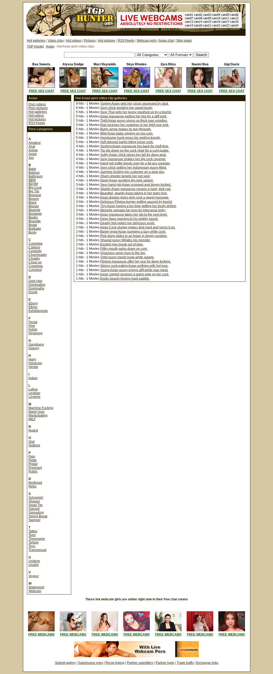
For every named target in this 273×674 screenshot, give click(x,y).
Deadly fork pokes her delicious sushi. (127, 223)
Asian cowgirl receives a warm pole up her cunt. (134, 274)
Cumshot (35, 270)
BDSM (33, 184)
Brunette (35, 221)
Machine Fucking (41, 408)
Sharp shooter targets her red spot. (125, 176)
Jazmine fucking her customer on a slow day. (132, 172)
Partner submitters (140, 663)
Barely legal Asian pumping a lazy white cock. (133, 231)
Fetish (33, 329)
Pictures (90, 40)
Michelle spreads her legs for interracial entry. (133, 210)
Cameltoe (36, 243)
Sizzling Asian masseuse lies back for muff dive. (134, 146)
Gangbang (36, 344)
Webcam (35, 591)
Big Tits (34, 191)
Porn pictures (38, 108)
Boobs (33, 217)
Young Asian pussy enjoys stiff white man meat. (134, 270)
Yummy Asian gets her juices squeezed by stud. (134, 103)
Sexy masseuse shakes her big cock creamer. (133, 159)
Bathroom (36, 176)
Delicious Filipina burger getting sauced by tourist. (136, 202)
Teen (32, 535)
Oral (32, 441)
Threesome (37, 539)
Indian (33, 378)
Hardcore (35, 363)
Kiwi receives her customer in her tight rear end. (134, 125)
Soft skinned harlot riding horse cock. (127, 142)
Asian (50, 46)
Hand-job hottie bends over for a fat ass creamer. (135, 163)
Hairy (32, 359)
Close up (35, 262)
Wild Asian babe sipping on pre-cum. (126, 133)
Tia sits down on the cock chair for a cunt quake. (134, 150)
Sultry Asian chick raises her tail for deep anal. (133, 155)
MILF (32, 419)
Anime (33, 150)
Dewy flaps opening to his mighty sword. (129, 219)
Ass (31, 158)
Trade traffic (185, 663)
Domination (37, 285)
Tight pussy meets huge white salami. (127, 257)
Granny (34, 348)
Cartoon (34, 247)
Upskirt (34, 565)
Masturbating (38, 415)
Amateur (35, 143)
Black (33, 202)
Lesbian (34, 393)
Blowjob (34, 210)
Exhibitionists (38, 311)
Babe (32, 169)
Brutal (33, 225)
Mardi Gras (37, 412)
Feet (32, 326)
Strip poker (184, 40)
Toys (32, 546)
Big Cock (35, 187)
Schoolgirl (36, 497)
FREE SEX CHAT (41, 91)
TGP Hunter (35, 46)
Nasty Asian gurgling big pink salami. (127, 180)
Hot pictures (106, 40)
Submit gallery (65, 663)
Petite (33, 460)
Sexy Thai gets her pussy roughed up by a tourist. (135, 112)
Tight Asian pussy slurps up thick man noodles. (134, 120)
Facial (33, 322)
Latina (33, 389)
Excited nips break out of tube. (122, 244)
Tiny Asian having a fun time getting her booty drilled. (138, 206)
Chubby (34, 258)
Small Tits (36, 505)
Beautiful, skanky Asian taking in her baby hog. (133, 193)
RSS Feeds (126, 40)
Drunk (33, 292)
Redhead (35, 483)
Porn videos (37, 104)
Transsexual (37, 550)
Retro (33, 486)
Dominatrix (36, 288)
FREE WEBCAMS (41, 634)
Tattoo (33, 531)
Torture (34, 542)
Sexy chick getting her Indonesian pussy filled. (133, 167)
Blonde (34, 206)
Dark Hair (35, 281)
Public (33, 471)
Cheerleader (38, 255)
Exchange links (207, 663)
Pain (32, 456)
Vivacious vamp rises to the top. (123, 253)
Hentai (33, 367)
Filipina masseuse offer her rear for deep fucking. (135, 261)
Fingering (35, 333)
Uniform (34, 561)
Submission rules (90, 663)
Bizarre (34, 199)
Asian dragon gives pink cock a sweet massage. (134, 197)
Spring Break (38, 516)
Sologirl (34, 509)
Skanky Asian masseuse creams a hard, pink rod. (135, 189)
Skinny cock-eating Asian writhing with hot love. (134, 266)
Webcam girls (146, 40)
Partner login (165, 663)
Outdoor (34, 445)
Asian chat (166, 40)
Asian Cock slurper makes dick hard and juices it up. (137, 227)
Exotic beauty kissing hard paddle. (125, 278)
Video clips (56, 40)
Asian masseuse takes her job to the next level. (134, 214)
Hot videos (74, 40)
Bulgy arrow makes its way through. (125, 129)
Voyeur (34, 576)
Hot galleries (36, 40)
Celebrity (35, 251)
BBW (32, 180)
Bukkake (35, 229)
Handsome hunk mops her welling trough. (130, 138)
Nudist (33, 430)
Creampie (36, 266)
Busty (33, 232)
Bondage (35, 214)
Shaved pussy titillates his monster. (125, 240)
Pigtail (33, 464)
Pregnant (35, 468)
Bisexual (35, 195)
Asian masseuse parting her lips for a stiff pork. (133, 116)
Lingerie (35, 397)
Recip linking (115, 663)
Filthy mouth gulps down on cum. (124, 249)
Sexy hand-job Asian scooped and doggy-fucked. (135, 185)
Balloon (34, 173)
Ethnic (33, 307)
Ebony (33, 303)
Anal (32, 146)
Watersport (36, 587)
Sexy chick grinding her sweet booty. (126, 108)
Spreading (36, 512)
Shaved (34, 501)
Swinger (35, 520)
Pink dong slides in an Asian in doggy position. (133, 236)
